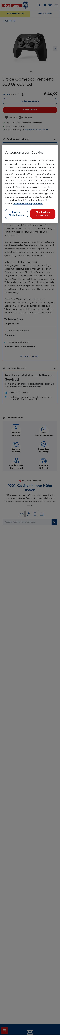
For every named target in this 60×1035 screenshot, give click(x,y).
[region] (30, 184)
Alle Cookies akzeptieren (43, 213)
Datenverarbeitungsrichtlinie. (28, 204)
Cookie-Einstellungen (16, 213)
